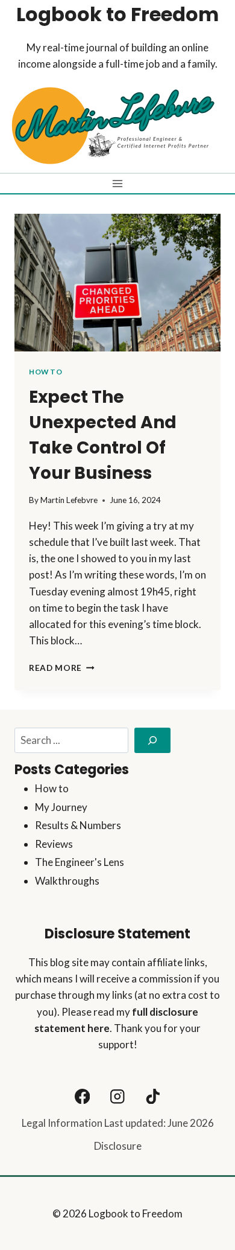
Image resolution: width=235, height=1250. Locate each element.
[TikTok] (152, 1096)
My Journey (61, 807)
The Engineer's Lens (79, 862)
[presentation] (117, 282)
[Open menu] (118, 183)
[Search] (152, 741)
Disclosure (118, 1145)
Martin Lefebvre (69, 500)
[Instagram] (117, 1096)
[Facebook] (82, 1096)
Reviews (54, 844)
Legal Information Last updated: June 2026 (118, 1123)
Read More (62, 668)
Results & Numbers (78, 825)
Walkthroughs (67, 880)
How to (46, 371)
